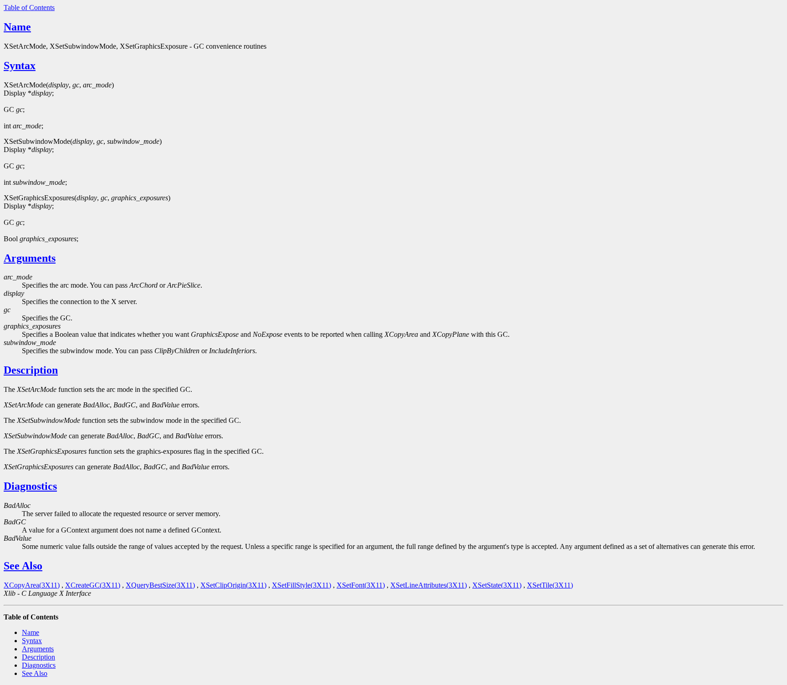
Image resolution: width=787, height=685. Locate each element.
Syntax (20, 65)
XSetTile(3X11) (550, 585)
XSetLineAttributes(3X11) (428, 585)
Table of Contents (29, 7)
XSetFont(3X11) (361, 585)
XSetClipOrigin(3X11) (233, 585)
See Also (23, 566)
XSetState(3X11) (496, 585)
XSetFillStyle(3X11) (301, 585)
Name (17, 27)
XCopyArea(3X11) (32, 585)
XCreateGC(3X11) (92, 585)
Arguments (30, 258)
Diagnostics (30, 486)
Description (31, 370)
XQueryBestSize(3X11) (160, 585)
